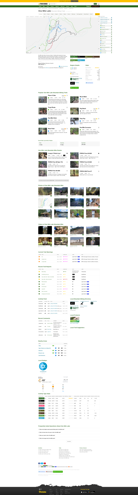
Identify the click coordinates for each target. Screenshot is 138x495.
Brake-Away (44, 271)
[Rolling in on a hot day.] (77, 191)
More (75, 6)
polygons (78, 469)
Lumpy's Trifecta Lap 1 (54, 153)
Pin (44, 463)
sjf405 (47, 466)
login (99, 4)
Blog (56, 491)
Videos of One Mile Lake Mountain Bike (50, 224)
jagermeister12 (75, 256)
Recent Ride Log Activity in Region (45, 140)
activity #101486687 (53, 310)
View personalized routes (61, 180)
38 (72, 175)
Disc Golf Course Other (84, 451)
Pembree (50, 466)
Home (40, 6)
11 (40, 133)
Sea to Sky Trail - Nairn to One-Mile (48, 276)
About (51, 489)
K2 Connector (44, 286)
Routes (52, 6)
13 (72, 113)
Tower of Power (40, 195)
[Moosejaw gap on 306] (93, 191)
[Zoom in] (99, 21)
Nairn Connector (44, 291)
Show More (69, 441)
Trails (48, 6)
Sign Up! (61, 489)
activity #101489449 (53, 308)
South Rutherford (42, 355)
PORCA (42, 466)
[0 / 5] (71, 401)
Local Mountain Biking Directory (80, 299)
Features (51, 491)
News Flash (51, 128)
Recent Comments (44, 318)
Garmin (61, 492)
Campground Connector (46, 293)
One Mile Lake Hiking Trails (43, 452)
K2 (42, 256)
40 (72, 166)
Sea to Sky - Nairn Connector (47, 279)
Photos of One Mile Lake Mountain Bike (50, 185)
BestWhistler (84, 274)
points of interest (73, 469)
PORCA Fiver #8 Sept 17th (55, 162)
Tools (61, 491)
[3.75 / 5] (71, 398)
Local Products (75, 315)
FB (39, 463)
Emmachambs (41, 331)
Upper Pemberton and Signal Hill (45, 348)
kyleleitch (40, 313)
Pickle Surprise (58, 234)
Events (67, 6)
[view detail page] (111, 17)
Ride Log (62, 6)
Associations (68, 489)
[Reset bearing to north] (99, 24)
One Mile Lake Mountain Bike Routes (50, 150)
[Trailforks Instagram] (41, 489)
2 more (60, 306)
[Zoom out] (99, 23)
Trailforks (45, 465)
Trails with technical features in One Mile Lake (67, 456)
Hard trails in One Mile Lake (63, 449)
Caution (63, 95)
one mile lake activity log (42, 469)
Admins (39, 466)
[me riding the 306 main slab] (93, 202)
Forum (67, 492)
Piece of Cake (52, 95)
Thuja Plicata (51, 107)
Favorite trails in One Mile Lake (64, 451)
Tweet (42, 463)
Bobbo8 (40, 329)
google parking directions (64, 66)
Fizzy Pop (82, 118)
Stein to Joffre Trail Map (74, 323)
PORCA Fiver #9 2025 (86, 153)
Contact (51, 492)
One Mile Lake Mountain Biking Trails (44, 449)
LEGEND (26, 48)
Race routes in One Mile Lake (64, 458)
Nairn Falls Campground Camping (85, 449)
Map (44, 6)
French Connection (73, 206)
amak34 (40, 326)
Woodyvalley (84, 271)
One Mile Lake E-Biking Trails (43, 451)
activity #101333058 (53, 313)
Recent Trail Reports (44, 266)
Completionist (43, 371)
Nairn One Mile (40, 206)
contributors (51, 465)
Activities (72, 55)
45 (40, 166)
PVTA (79, 256)
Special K (43, 284)
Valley (40, 345)
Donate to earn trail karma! (58, 471)
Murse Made (83, 97)
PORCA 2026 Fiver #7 (86, 171)
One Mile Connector (85, 127)
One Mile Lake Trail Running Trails (44, 453)
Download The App (85, 489)
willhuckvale (41, 335)
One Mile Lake (47, 67)
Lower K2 (43, 289)
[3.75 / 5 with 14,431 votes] (97, 67)
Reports (57, 6)
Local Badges (42, 360)
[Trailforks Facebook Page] (39, 489)
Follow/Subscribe (90, 82)
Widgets (57, 492)
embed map (48, 469)
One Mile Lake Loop (43, 245)
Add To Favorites (49, 471)
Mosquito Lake (41, 353)
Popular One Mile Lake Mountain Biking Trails (52, 92)
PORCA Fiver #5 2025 (86, 162)
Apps (72, 6)
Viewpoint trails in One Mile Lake (64, 455)
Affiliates (66, 491)
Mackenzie (41, 350)
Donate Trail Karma (74, 87)
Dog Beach (83, 108)
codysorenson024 (42, 323)
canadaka (40, 465)
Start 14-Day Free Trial (74, 1)
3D (98, 48)
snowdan (71, 466)
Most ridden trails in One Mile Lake (65, 453)
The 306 (71, 195)
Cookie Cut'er (44, 259)
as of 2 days (76, 73)
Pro (56, 489)
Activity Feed (42, 299)
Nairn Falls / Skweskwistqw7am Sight (86, 450)
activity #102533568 (53, 303)
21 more (60, 310)
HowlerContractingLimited (61, 466)
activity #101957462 (53, 306)
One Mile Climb (52, 118)
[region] (63, 35)
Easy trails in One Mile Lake (63, 450)
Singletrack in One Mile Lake (64, 454)
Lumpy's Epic (44, 261)
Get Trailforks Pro (95, 6)
